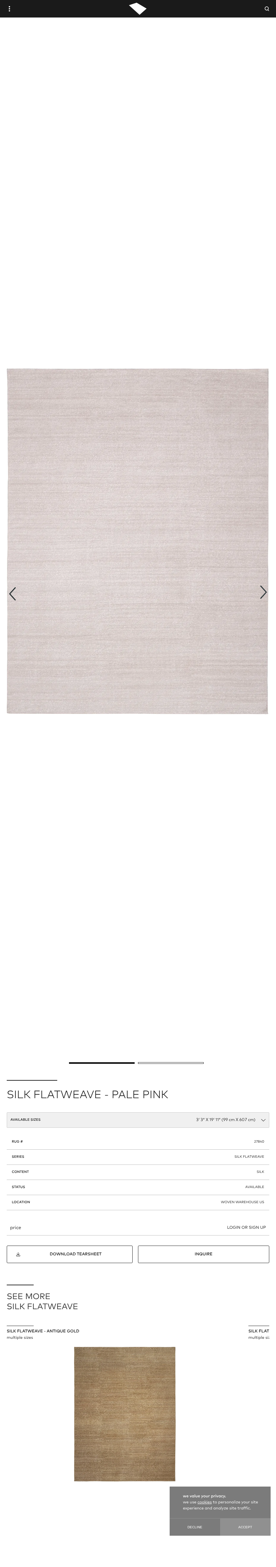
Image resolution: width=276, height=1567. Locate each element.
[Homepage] (138, 9)
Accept (245, 1527)
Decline (194, 1527)
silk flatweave (249, 1157)
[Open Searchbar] (267, 9)
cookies (205, 1502)
